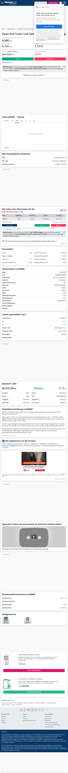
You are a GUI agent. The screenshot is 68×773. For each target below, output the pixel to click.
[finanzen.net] (11, 2)
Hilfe (24, 716)
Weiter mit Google (49, 26)
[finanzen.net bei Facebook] (24, 709)
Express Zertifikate (16, 705)
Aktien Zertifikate (29, 703)
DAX (27, 396)
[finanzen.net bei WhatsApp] (43, 709)
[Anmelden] (64, 2)
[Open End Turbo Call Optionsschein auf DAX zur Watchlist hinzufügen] (64, 33)
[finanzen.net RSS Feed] (47, 709)
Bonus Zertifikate (18, 703)
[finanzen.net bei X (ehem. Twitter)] (32, 709)
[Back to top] (63, 771)
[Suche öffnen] (60, 3)
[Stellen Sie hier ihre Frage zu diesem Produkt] (27, 620)
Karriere (3, 718)
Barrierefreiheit (49, 727)
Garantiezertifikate (40, 703)
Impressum (48, 716)
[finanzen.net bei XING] (39, 709)
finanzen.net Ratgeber (9, 446)
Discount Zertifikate (6, 703)
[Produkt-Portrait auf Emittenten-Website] (6, 623)
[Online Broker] (11, 3)
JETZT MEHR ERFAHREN (34, 692)
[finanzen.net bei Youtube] (28, 709)
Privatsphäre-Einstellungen (52, 724)
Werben (25, 718)
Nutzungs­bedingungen (51, 722)
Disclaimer (48, 720)
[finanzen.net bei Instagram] (21, 709)
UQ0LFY (4, 219)
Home (3, 29)
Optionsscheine (5, 705)
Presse (3, 720)
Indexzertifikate (51, 703)
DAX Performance (13, 51)
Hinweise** (9, 229)
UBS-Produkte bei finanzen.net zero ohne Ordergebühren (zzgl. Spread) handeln (30, 241)
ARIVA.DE (64, 748)
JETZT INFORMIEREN (34, 670)
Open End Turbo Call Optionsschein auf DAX (30, 29)
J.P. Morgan (62, 280)
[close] (60, 7)
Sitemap (3, 722)
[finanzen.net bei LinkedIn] (35, 709)
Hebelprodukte (11, 29)
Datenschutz (48, 718)
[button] (40, 3)
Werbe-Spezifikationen (29, 720)
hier (33, 474)
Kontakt (3, 716)
